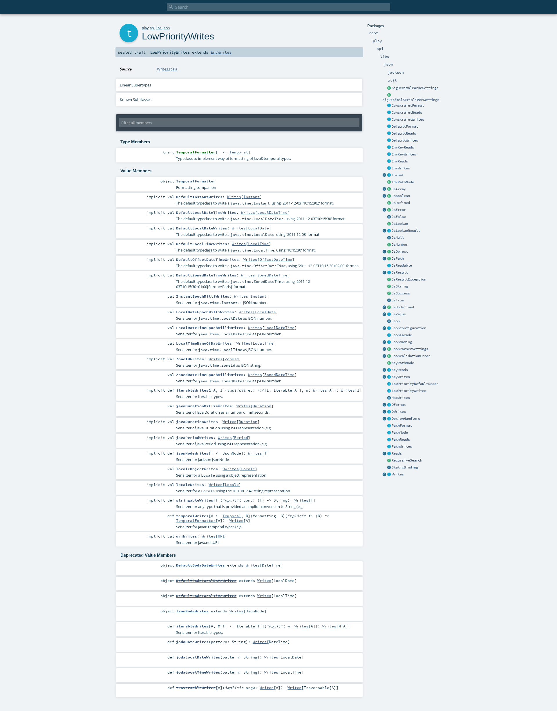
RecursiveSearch (407, 460)
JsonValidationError (411, 356)
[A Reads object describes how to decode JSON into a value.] (389, 453)
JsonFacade (402, 335)
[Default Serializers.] (389, 140)
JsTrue (398, 300)
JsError (399, 210)
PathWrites (402, 446)
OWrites (399, 412)
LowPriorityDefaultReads (415, 384)
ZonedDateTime (272, 275)
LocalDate (258, 228)
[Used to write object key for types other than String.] (389, 377)
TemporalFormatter (196, 520)
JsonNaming (402, 342)
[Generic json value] (389, 314)
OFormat (399, 405)
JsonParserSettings (410, 349)
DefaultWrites (405, 140)
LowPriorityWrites (409, 391)
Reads (397, 453)
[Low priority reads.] (389, 384)
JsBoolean (401, 196)
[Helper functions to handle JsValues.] (389, 321)
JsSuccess (401, 293)
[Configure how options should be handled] (389, 419)
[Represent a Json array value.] (389, 189)
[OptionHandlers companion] (384, 419)
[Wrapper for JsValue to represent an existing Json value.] (389, 203)
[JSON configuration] (389, 328)
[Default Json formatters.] (389, 126)
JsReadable (402, 265)
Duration (262, 406)
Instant (251, 196)
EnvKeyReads (403, 147)
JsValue (399, 314)
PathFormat (402, 426)
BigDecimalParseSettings (415, 88)
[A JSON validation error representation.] (389, 356)
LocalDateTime (272, 212)
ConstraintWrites (408, 119)
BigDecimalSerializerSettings (410, 100)
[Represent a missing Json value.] (389, 307)
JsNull (398, 238)
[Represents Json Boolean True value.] (389, 300)
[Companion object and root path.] (384, 258)
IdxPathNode (403, 182)
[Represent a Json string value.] (389, 286)
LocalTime (258, 243)
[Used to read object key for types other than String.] (389, 370)
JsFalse (399, 217)
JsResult (400, 272)
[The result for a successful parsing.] (389, 293)
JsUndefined (403, 307)
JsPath (398, 258)
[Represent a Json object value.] (389, 251)
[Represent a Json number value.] (389, 245)
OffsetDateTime (276, 259)
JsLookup (400, 224)
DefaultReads (404, 133)
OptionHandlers (406, 419)
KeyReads (400, 370)
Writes (398, 474)
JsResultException (409, 279)
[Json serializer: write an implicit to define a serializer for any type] (389, 474)
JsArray (399, 189)
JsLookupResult (406, 231)
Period (241, 437)
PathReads (401, 439)
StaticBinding (405, 467)
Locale (248, 468)
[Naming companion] (384, 342)
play (145, 28)
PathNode (400, 432)
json (166, 28)
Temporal (238, 152)
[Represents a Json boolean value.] (389, 196)
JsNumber (400, 245)
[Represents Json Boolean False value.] (389, 217)
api (152, 28)
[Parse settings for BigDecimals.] (389, 88)
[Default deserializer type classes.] (389, 133)
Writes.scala (167, 69)
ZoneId (232, 359)
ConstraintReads (407, 113)
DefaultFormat (405, 126)
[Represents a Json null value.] (389, 238)
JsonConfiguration (409, 328)
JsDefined (401, 203)
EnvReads (400, 161)
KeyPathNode (403, 363)
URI (221, 536)
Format (398, 175)
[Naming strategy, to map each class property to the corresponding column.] (389, 342)
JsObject (400, 251)
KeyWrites (401, 377)
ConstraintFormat (408, 106)
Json (396, 321)
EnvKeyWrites (404, 154)
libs (159, 28)
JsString (400, 286)
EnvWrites (401, 168)
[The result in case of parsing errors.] (389, 210)
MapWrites (401, 398)
